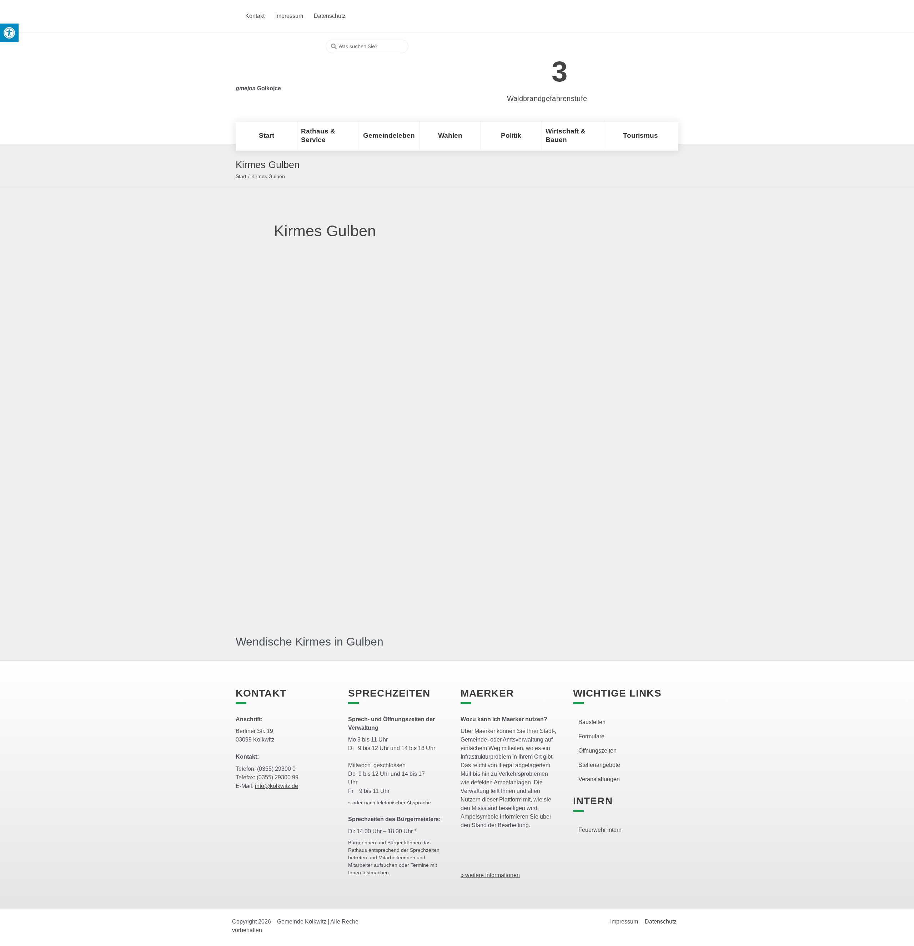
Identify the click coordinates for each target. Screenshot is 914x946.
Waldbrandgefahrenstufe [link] (547, 98)
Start (241, 176)
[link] (536, 68)
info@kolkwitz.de (276, 786)
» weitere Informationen (490, 875)
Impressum (624, 922)
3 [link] (560, 71)
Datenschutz (661, 922)
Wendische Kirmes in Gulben (309, 641)
